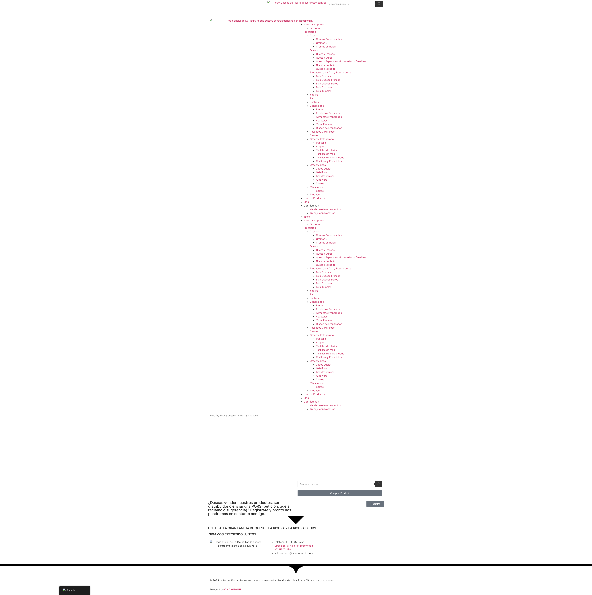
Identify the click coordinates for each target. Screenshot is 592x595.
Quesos (314, 50)
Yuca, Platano (324, 124)
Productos (310, 31)
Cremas (314, 35)
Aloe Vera (321, 179)
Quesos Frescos (325, 53)
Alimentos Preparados (329, 116)
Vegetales (321, 120)
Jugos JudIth (323, 168)
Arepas (320, 146)
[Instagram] (339, 544)
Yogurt (314, 94)
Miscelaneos (317, 187)
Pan (312, 98)
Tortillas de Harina (326, 150)
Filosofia (315, 28)
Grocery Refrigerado (322, 139)
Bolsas (320, 190)
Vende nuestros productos (325, 209)
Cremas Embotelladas (329, 39)
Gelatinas (321, 172)
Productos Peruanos (328, 113)
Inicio (307, 20)
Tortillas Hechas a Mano (330, 157)
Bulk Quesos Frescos (328, 79)
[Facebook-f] (331, 544)
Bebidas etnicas (325, 176)
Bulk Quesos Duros (327, 83)
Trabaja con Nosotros (322, 213)
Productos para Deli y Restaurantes (330, 72)
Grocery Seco (318, 164)
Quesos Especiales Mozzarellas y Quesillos (341, 61)
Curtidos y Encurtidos (329, 161)
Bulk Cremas (323, 76)
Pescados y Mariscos (322, 131)
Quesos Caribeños (326, 65)
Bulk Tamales (323, 90)
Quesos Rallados (325, 68)
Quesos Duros (324, 57)
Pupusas (321, 142)
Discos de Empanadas (329, 127)
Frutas (319, 109)
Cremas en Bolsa (326, 46)
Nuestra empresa (314, 24)
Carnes (314, 135)
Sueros (320, 183)
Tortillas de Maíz (325, 153)
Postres (314, 102)
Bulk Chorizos (324, 87)
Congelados (317, 105)
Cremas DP (322, 42)
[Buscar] (379, 4)
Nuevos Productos (314, 198)
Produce (315, 194)
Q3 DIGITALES (232, 589)
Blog (306, 201)
